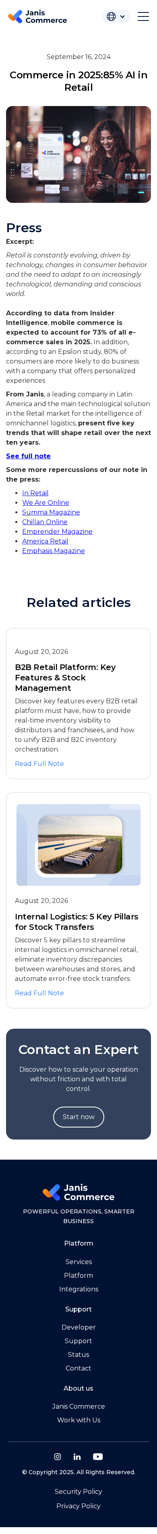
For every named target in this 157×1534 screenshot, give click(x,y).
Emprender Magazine (57, 531)
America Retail (45, 541)
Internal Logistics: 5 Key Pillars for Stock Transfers (76, 922)
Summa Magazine (51, 512)
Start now (79, 1117)
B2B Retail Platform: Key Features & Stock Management (65, 677)
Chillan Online (45, 522)
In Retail (35, 493)
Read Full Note (39, 764)
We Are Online (45, 503)
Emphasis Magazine (53, 551)
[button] (116, 16)
